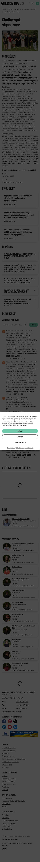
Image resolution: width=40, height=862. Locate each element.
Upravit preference (20, 442)
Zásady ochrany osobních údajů (24, 447)
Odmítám (20, 436)
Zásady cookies (11, 447)
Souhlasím (20, 431)
